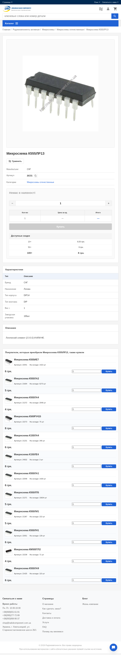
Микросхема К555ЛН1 (26, 530)
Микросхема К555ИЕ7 (26, 359)
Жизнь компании (90, 604)
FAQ (44, 627)
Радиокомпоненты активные (26, 29)
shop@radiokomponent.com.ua (17, 623)
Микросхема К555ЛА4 (26, 397)
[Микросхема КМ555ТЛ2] (8, 551)
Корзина (115, 9)
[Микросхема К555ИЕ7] (8, 361)
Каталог (9, 23)
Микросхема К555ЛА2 (26, 378)
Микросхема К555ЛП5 (26, 492)
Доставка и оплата (51, 618)
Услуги (45, 622)
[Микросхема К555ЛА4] (8, 399)
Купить (61, 226)
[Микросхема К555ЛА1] (8, 475)
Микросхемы (48, 29)
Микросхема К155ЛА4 (26, 435)
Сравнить (101, 9)
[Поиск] (114, 16)
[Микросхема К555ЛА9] (8, 570)
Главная (6, 29)
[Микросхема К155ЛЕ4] (8, 456)
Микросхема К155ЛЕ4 (26, 454)
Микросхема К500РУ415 (27, 416)
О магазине (47, 604)
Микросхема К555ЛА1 (26, 473)
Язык (96, 2)
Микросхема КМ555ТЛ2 (27, 549)
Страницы (7, 2)
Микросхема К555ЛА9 (26, 568)
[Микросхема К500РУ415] (8, 418)
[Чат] (113, 647)
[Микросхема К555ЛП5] (8, 494)
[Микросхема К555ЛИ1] (8, 513)
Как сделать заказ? (51, 609)
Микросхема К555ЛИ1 (26, 511)
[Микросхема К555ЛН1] (8, 532)
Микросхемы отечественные (70, 29)
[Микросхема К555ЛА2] (8, 380)
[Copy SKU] (35, 176)
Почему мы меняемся (52, 631)
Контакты (46, 613)
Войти (108, 9)
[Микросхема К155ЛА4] (8, 437)
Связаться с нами (109, 2)
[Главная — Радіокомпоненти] (49, 9)
